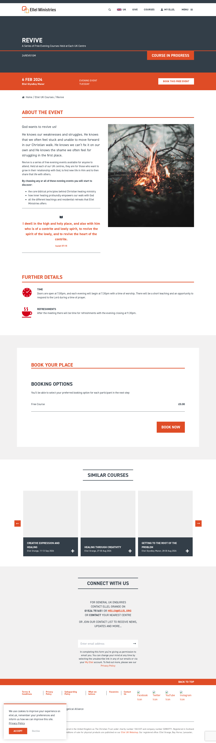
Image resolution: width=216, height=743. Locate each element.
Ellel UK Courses (44, 97)
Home (29, 97)
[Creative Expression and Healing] (72, 551)
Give (135, 9)
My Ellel (89, 662)
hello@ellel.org (119, 611)
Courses (149, 9)
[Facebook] (142, 696)
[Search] (109, 10)
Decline (36, 731)
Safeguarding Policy (71, 693)
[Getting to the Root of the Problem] (187, 551)
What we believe (92, 693)
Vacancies (114, 691)
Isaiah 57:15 (61, 245)
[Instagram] (185, 696)
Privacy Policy (108, 665)
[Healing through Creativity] (130, 551)
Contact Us (127, 693)
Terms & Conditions (27, 693)
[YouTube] (170, 696)
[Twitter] (156, 696)
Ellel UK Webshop (129, 732)
